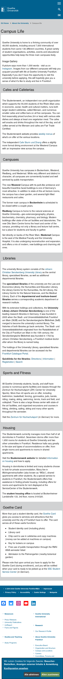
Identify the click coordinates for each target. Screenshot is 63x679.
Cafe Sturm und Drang (30, 142)
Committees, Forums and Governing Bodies (44, 657)
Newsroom (9, 614)
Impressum (48, 589)
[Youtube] (25, 603)
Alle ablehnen (31, 674)
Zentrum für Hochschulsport (24, 416)
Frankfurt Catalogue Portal (15, 353)
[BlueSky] (10, 603)
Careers (38, 653)
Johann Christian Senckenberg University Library (27, 270)
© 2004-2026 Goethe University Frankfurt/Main (22, 589)
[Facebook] (3, 603)
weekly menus (45, 133)
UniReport (8, 625)
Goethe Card (49, 513)
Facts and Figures (11, 627)
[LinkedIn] (33, 603)
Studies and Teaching (13, 637)
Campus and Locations (43, 650)
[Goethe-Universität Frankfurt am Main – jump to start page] (14, 9)
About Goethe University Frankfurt (45, 638)
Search (19, 361)
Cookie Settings (40, 592)
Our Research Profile (43, 631)
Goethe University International (42, 615)
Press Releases (11, 619)
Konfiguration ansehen (16, 668)
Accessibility (25, 592)
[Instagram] (18, 603)
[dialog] (32, 668)
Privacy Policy (10, 592)
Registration (8, 361)
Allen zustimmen (50, 674)
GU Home (5, 23)
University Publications (13, 622)
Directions (36, 358)
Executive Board (41, 645)
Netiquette (53, 592)
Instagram (7, 68)
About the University (20, 23)
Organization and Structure (45, 648)
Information (48, 358)
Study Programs (11, 642)
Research (39, 625)
